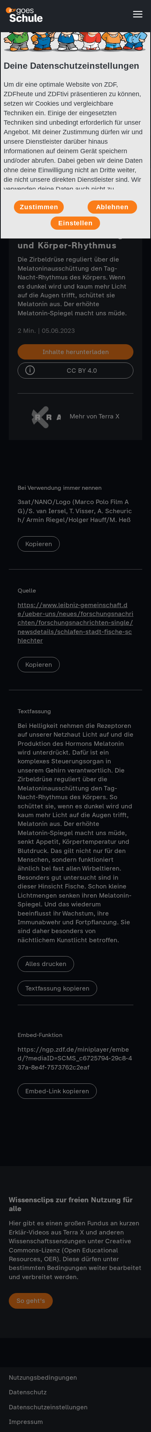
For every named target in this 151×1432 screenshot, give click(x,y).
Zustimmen (39, 207)
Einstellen (75, 223)
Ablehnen (112, 207)
